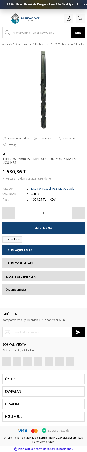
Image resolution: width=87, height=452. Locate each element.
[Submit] (78, 332)
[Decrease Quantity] (9, 213)
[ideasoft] (22, 449)
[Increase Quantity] (78, 213)
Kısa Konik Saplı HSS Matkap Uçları (53, 188)
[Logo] (25, 18)
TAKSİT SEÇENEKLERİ (20, 276)
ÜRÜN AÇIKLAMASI (19, 250)
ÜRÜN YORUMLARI (19, 263)
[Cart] (80, 18)
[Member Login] (68, 18)
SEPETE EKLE (43, 228)
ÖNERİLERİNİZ (15, 290)
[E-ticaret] (43, 449)
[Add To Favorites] (15, 139)
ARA (78, 33)
